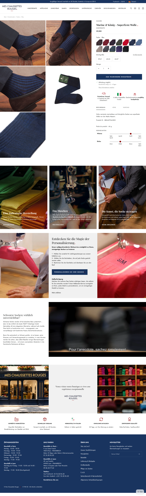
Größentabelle (137, 55)
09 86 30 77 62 (49, 468)
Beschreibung (100, 107)
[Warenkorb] (143, 8)
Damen (64, 8)
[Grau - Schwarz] (126, 49)
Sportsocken (74, 8)
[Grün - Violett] (139, 42)
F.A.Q (83, 472)
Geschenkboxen (110, 8)
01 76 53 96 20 (49, 455)
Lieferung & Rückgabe (88, 461)
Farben (18, 17)
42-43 (108, 59)
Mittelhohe (44, 8)
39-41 (100, 59)
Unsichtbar (55, 8)
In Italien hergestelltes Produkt (119, 98)
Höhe (114, 107)
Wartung (126, 107)
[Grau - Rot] (99, 42)
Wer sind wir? (85, 446)
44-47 (116, 59)
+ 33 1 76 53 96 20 (62, 476)
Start (5, 17)
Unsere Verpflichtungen (88, 450)
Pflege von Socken (86, 469)
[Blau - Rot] (112, 42)
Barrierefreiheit (97, 476)
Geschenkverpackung (135, 98)
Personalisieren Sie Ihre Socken (69, 272)
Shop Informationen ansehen (106, 87)
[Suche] (131, 8)
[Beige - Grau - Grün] (119, 42)
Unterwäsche (87, 8)
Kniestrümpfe (32, 8)
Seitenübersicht (85, 476)
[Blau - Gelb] (112, 49)
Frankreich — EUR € (119, 1)
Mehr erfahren (56, 293)
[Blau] (132, 42)
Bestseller (122, 8)
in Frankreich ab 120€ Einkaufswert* (103, 98)
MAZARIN (99, 21)
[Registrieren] (139, 454)
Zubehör (98, 8)
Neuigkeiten (85, 454)
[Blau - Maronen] (106, 49)
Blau (23, 17)
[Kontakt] (135, 8)
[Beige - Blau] (99, 49)
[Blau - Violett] (119, 49)
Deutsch (134, 1)
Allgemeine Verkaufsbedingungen (91, 480)
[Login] (139, 8)
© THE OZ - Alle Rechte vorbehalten (32, 487)
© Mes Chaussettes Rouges (11, 487)
